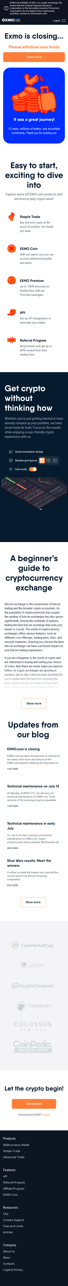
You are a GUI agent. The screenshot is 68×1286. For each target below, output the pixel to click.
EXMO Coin (10, 1194)
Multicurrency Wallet (16, 1145)
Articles (8, 1232)
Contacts (9, 1263)
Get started (34, 1103)
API (5, 1176)
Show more (34, 703)
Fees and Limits (13, 1226)
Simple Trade (11, 1151)
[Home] (11, 21)
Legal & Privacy (13, 1270)
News (6, 1257)
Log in (46, 1114)
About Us (9, 1251)
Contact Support (13, 1220)
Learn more (34, 57)
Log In (56, 20)
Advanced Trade (13, 1157)
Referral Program (14, 1182)
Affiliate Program (13, 1188)
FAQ (5, 1214)
